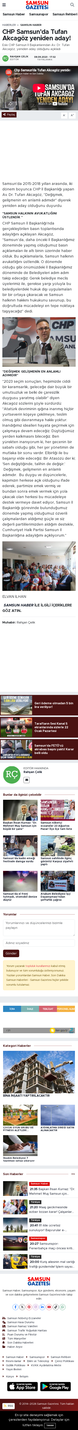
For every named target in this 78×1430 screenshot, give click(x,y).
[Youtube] (49, 1307)
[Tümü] (73, 1174)
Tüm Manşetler (16, 1338)
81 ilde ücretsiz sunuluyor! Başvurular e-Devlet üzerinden (47, 1228)
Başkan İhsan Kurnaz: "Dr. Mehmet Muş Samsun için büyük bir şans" (20, 826)
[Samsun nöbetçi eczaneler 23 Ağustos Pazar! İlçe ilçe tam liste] (58, 809)
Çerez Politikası (64, 1361)
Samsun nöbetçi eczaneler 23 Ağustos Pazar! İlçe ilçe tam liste (56, 826)
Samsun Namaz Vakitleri (22, 1326)
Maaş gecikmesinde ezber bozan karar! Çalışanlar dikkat (50, 1210)
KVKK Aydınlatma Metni (46, 1365)
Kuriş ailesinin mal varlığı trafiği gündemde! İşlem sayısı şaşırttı (52, 1264)
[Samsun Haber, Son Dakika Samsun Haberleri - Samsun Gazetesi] (37, 5)
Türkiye (35, 1202)
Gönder (11, 953)
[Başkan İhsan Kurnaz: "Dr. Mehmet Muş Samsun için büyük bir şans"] (20, 809)
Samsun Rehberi (65, 14)
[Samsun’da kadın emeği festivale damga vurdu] (20, 845)
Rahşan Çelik (33, 772)
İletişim (24, 1376)
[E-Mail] (27, 780)
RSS (10, 1406)
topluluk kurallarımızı (38, 966)
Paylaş (11, 114)
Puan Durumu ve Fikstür (22, 1334)
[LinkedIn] (42, 1307)
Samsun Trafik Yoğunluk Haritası (27, 1330)
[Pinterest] (29, 1307)
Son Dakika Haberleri (20, 1342)
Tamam (50, 1426)
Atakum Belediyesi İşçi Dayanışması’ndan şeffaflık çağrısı (56, 897)
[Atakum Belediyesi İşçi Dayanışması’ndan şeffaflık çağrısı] (58, 881)
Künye (10, 1376)
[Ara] (72, 5)
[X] (22, 1307)
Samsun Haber (14, 14)
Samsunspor (38, 14)
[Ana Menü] (4, 5)
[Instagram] (36, 1307)
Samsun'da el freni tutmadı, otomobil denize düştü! (20, 897)
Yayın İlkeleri (13, 1369)
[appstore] (23, 1387)
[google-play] (56, 1387)
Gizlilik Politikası (15, 1365)
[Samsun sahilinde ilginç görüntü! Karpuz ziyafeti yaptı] (58, 845)
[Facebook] (16, 1307)
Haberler (9, 25)
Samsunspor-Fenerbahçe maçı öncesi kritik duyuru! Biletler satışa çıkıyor (51, 1246)
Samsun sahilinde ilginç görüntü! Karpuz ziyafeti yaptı (57, 861)
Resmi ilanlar (13, 1361)
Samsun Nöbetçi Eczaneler (24, 1318)
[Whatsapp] (62, 1307)
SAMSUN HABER (18, 605)
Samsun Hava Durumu (20, 1322)
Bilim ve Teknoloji (38, 1361)
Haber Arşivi (14, 1347)
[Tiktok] (56, 1307)
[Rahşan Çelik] (11, 774)
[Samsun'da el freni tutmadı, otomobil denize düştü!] (20, 881)
